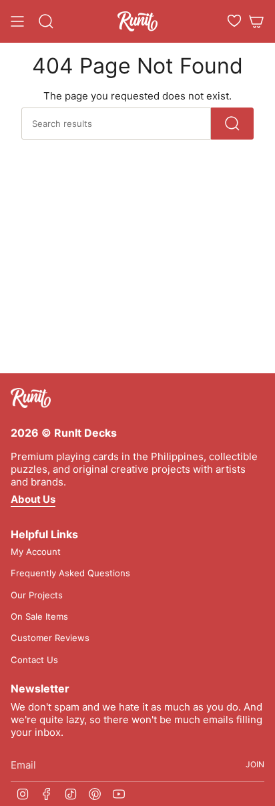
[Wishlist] (234, 21)
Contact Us (34, 659)
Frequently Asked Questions (70, 573)
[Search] (232, 124)
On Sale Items (39, 616)
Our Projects (37, 595)
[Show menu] (17, 21)
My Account (36, 551)
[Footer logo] (31, 398)
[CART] (256, 21)
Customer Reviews (50, 637)
